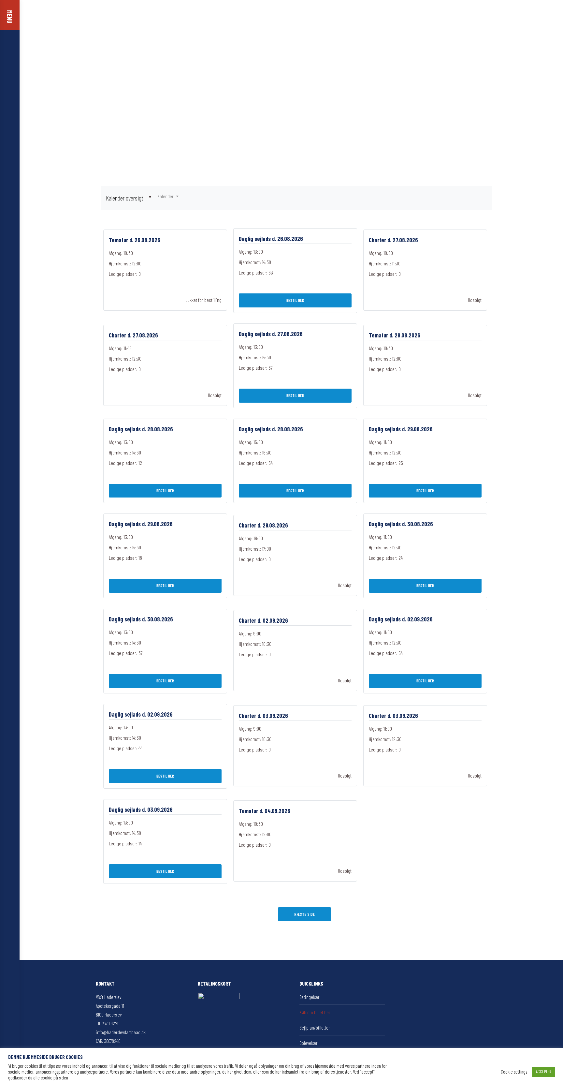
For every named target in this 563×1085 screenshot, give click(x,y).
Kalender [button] (166, 196)
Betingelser (309, 997)
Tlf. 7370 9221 (107, 1023)
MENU (10, 16)
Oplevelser (308, 1043)
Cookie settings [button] (514, 1072)
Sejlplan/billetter (314, 1028)
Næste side (304, 914)
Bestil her (295, 300)
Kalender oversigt (124, 198)
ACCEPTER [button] (543, 1071)
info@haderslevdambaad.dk (121, 1032)
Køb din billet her (314, 1012)
